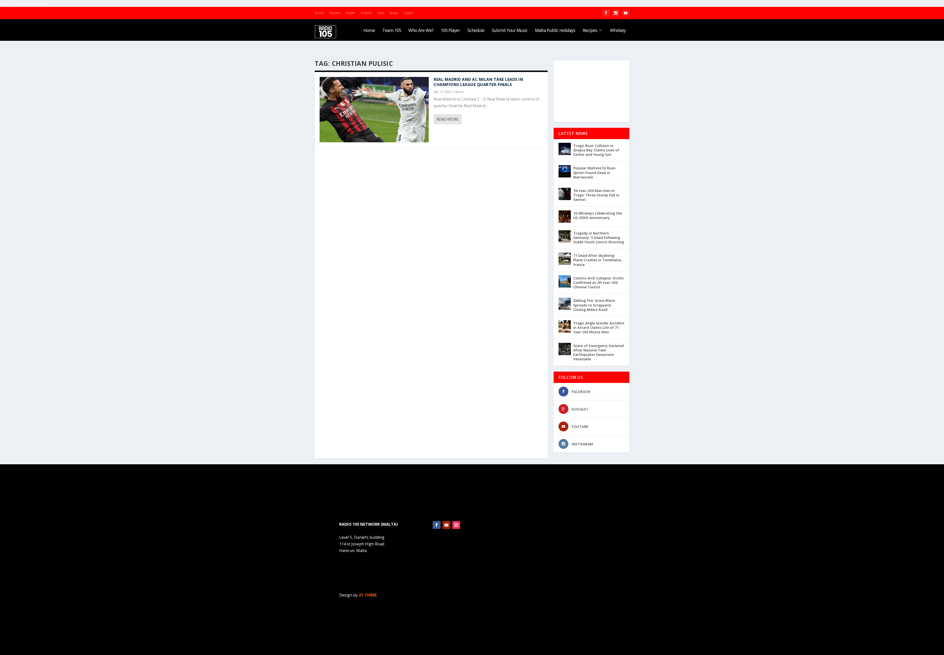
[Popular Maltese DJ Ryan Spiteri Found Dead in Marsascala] (565, 171)
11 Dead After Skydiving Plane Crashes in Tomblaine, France (597, 260)
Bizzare (335, 13)
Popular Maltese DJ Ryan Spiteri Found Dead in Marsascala (594, 172)
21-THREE (368, 595)
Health (350, 13)
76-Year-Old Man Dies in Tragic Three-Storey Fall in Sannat (596, 195)
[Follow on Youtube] (446, 525)
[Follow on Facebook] (437, 525)
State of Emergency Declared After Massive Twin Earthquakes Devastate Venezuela (598, 352)
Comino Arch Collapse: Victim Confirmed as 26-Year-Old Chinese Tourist (598, 282)
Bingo (394, 13)
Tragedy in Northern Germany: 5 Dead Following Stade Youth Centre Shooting (598, 237)
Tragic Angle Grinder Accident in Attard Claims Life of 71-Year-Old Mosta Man (598, 327)
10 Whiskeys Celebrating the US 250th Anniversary (597, 215)
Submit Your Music (510, 30)
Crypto (408, 13)
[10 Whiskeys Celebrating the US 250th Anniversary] (565, 216)
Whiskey (618, 30)
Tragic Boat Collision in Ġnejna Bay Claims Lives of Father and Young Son (596, 150)
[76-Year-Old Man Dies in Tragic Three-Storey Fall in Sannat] (565, 194)
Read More (447, 119)
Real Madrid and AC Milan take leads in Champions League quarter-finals (478, 82)
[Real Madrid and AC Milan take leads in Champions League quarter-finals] (374, 109)
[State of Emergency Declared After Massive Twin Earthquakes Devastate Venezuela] (565, 349)
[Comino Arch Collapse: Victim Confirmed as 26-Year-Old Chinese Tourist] (565, 281)
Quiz (380, 13)
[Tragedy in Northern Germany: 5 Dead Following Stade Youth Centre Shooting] (565, 236)
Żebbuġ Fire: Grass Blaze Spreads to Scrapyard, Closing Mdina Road (594, 305)
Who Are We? (420, 30)
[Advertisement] (591, 91)
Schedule (475, 30)
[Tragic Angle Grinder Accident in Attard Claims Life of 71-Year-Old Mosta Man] (565, 326)
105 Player (450, 30)
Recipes (590, 30)
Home (369, 30)
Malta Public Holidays (555, 30)
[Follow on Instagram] (456, 525)
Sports (319, 13)
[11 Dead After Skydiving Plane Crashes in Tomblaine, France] (565, 259)
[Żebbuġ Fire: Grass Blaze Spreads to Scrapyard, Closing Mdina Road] (565, 304)
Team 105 (391, 30)
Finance (366, 13)
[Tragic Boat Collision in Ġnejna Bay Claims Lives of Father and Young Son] (565, 149)
